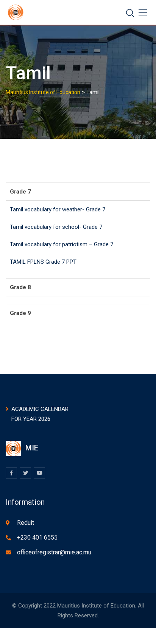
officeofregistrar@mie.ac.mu (54, 552)
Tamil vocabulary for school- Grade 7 (56, 226)
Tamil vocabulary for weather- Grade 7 (57, 209)
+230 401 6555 (37, 537)
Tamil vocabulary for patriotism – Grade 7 (61, 244)
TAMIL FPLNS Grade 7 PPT (43, 261)
